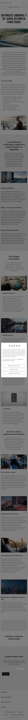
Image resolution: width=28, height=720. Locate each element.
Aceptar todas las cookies (14, 365)
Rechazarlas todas (14, 369)
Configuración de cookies (14, 373)
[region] (14, 360)
